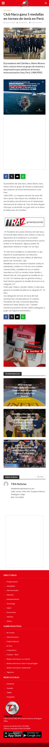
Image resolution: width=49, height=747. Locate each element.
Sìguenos (10, 672)
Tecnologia (11, 603)
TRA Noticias (22, 22)
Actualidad (11, 586)
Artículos (10, 617)
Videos (9, 621)
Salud (9, 608)
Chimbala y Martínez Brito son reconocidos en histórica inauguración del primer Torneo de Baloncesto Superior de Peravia (24, 421)
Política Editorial (13, 641)
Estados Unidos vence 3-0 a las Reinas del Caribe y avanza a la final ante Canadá (24, 451)
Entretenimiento (13, 599)
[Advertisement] (24, 142)
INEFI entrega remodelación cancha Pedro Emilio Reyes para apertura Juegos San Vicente (24, 390)
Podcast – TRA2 (12, 654)
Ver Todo (40, 477)
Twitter (9, 692)
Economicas (11, 612)
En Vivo (9, 646)
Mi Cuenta (10, 633)
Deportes (8, 10)
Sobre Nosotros (13, 637)
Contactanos (11, 650)
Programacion (12, 582)
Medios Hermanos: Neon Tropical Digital (22, 663)
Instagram (11, 697)
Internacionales (13, 590)
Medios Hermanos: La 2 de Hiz (18, 659)
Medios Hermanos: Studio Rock (19, 668)
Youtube (10, 688)
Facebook (10, 684)
